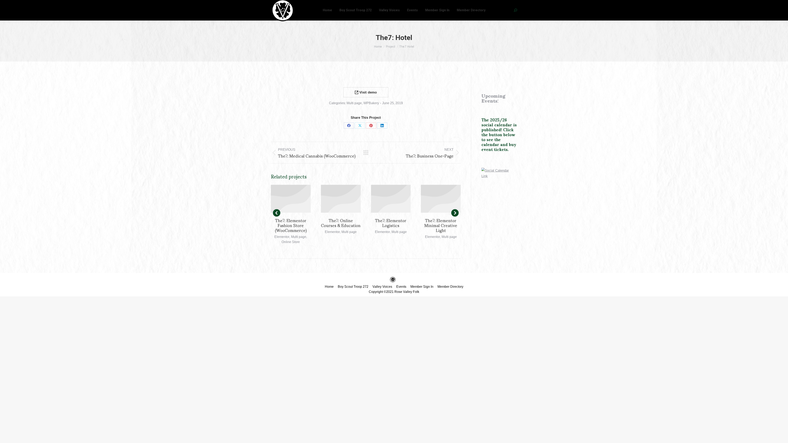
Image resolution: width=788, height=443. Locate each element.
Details (290, 198)
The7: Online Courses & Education (341, 222)
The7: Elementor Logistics (390, 222)
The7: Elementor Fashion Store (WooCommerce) (291, 225)
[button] (276, 213)
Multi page (354, 103)
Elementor (281, 237)
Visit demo (367, 92)
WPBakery (371, 103)
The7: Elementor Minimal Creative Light (440, 225)
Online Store (291, 242)
